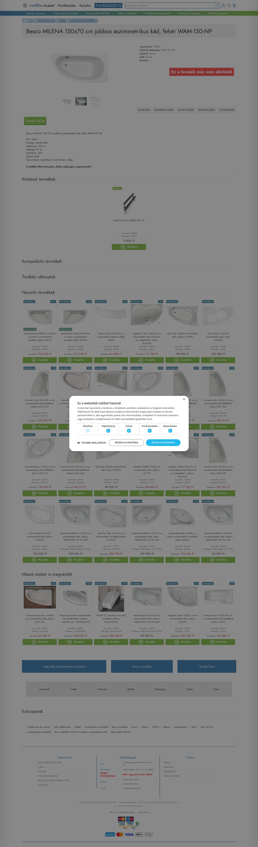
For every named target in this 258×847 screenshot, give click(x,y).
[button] (91, 442)
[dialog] (129, 423)
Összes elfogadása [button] (163, 442)
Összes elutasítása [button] (126, 442)
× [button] (184, 399)
